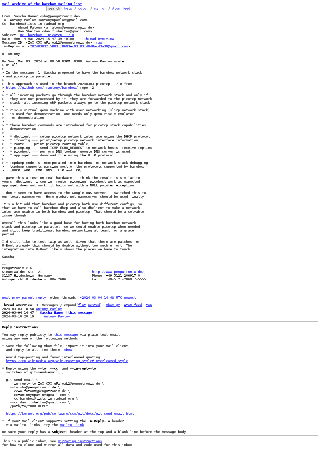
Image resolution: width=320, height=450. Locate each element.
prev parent (23, 297)
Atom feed (121, 8)
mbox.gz (113, 305)
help (68, 8)
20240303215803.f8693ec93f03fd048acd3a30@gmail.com (79, 46)
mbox (68, 350)
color (83, 8)
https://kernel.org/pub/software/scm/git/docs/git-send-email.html (70, 413)
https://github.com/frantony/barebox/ (42, 87)
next (6, 297)
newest (130, 297)
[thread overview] (99, 39)
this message (66, 334)
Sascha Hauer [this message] (67, 312)
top (149, 305)
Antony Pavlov (49, 309)
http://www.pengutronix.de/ (118, 272)
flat (82, 305)
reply (41, 297)
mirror (100, 8)
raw (99, 42)
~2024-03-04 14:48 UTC (101, 297)
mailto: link (72, 425)
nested (94, 305)
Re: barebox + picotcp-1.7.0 (47, 35)
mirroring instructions (80, 441)
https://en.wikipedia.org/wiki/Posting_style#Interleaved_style (67, 361)
